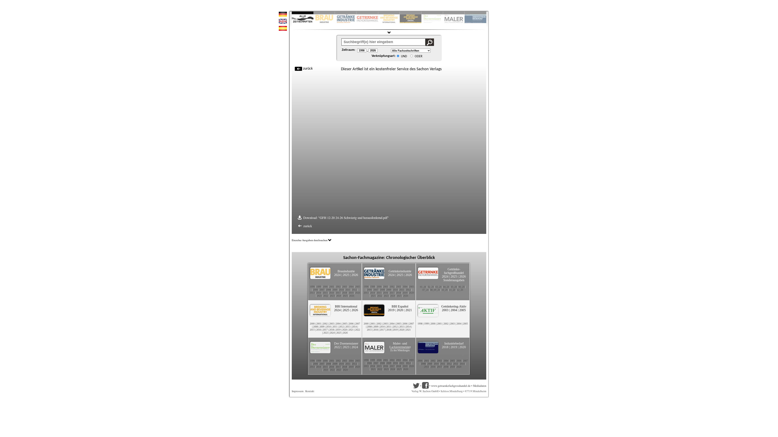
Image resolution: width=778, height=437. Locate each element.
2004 (351, 286)
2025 (346, 275)
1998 (312, 286)
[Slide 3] (346, 13)
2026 (355, 275)
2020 (357, 292)
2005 (357, 286)
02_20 (431, 286)
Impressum (298, 391)
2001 (331, 286)
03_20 (438, 286)
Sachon (423, 69)
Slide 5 (389, 13)
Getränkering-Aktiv (453, 306)
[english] (283, 22)
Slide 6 (410, 13)
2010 (341, 289)
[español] (283, 30)
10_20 (444, 290)
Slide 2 (324, 13)
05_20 (454, 286)
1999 (318, 286)
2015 (325, 292)
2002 (338, 286)
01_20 (423, 286)
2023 (332, 295)
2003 (344, 286)
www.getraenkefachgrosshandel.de (450, 386)
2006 (315, 289)
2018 (344, 292)
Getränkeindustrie (400, 271)
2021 (319, 295)
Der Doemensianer (346, 343)
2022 (325, 295)
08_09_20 (435, 290)
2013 (312, 292)
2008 (328, 289)
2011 (347, 289)
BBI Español (400, 306)
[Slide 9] (454, 13)
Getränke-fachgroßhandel (454, 271)
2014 (318, 292)
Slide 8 (432, 13)
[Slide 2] (324, 13)
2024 (337, 275)
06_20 (461, 286)
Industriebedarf (454, 343)
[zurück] (444, 67)
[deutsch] (283, 15)
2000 (325, 286)
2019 (351, 292)
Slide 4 (367, 13)
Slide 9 (454, 13)
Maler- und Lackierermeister (400, 345)
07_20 (425, 290)
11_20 (452, 290)
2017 (338, 292)
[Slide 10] (475, 13)
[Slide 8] (432, 13)
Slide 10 (475, 13)
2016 (331, 292)
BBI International (346, 306)
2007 (322, 289)
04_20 (446, 286)
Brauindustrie (346, 271)
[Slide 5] (389, 13)
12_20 (460, 290)
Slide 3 (346, 13)
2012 (354, 289)
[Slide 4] (367, 13)
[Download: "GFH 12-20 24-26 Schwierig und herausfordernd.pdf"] (390, 217)
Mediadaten (479, 386)
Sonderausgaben (453, 280)
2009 (334, 289)
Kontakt (309, 391)
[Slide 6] (410, 13)
